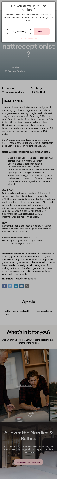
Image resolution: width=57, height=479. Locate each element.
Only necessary (19, 31)
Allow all (41, 31)
